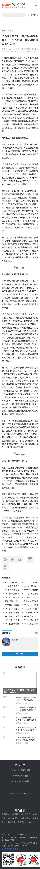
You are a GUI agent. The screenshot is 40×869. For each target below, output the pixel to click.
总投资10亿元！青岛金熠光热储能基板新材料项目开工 (19, 691)
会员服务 (15, 814)
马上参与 (20, 654)
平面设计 (21, 822)
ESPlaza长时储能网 (20, 775)
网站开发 (11, 822)
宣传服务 (5, 814)
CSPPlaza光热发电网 (20, 781)
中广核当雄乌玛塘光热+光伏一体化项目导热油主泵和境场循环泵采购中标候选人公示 (26, 711)
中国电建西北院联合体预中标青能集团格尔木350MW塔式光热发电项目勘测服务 (26, 731)
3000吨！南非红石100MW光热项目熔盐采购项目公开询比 (26, 700)
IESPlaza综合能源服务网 (20, 770)
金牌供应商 (25, 818)
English (30, 822)
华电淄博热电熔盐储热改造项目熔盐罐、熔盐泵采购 (26, 740)
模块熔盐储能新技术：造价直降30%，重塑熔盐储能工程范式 (26, 720)
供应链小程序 (13, 818)
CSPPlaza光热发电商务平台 (20, 793)
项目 (9, 30)
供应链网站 (25, 814)
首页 (3, 30)
